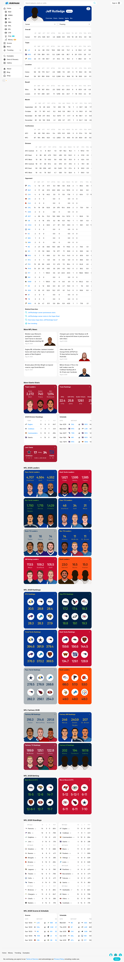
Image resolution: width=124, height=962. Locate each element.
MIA (29, 238)
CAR (51, 927)
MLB (9, 12)
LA (29, 50)
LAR (86, 429)
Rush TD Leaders (31, 531)
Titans (30, 882)
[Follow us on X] (120, 955)
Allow (117, 959)
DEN (29, 212)
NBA (9, 22)
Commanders (32, 433)
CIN (29, 199)
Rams (64, 894)
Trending (18, 953)
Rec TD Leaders (65, 531)
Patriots (31, 828)
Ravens (30, 853)
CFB (9, 33)
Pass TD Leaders (66, 500)
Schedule (63, 417)
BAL (72, 936)
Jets (29, 841)
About (9, 69)
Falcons (65, 878)
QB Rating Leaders (32, 559)
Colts (30, 878)
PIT (29, 273)
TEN (72, 433)
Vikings (65, 858)
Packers (65, 853)
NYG (29, 54)
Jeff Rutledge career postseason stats (41, 312)
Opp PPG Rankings (66, 594)
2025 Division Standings (34, 417)
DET (29, 216)
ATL (29, 186)
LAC (38, 923)
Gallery (9, 63)
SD (29, 286)
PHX (29, 268)
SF (29, 295)
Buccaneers (66, 874)
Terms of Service (32, 959)
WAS (29, 59)
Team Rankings (65, 387)
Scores (9, 43)
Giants (69, 11)
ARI (72, 437)
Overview (49, 18)
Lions (64, 862)
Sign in (114, 3)
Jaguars (31, 869)
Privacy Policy (59, 959)
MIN (29, 242)
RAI (29, 277)
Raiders (30, 903)
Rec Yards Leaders (32, 500)
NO (29, 251)
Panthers (65, 869)
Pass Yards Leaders (32, 472)
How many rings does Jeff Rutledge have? (43, 320)
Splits (67, 18)
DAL (29, 207)
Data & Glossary (12, 59)
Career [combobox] (27, 24)
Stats (55, 18)
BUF (29, 190)
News (9, 47)
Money (10, 40)
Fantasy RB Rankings (32, 714)
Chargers (31, 894)
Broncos (31, 890)
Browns (30, 862)
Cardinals (65, 903)
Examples (10, 56)
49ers (64, 898)
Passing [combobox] (62, 24)
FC (9, 19)
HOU (29, 225)
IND (29, 229)
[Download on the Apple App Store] (110, 955)
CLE (29, 203)
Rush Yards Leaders (67, 472)
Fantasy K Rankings (67, 745)
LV (51, 936)
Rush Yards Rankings (67, 632)
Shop (8, 76)
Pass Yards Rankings (32, 670)
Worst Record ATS (66, 780)
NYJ (29, 260)
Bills (29, 833)
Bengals (31, 858)
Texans (30, 874)
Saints (64, 882)
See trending (32, 323)
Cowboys (31, 429)
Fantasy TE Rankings (32, 745)
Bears (64, 849)
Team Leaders (30, 387)
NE (29, 247)
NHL (9, 26)
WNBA (10, 15)
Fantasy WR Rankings (67, 714)
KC (29, 234)
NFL (9, 29)
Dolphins (31, 837)
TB (29, 299)
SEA (29, 290)
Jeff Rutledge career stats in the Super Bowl (43, 316)
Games (61, 18)
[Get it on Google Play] (115, 955)
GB (29, 221)
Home (4, 953)
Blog (8, 72)
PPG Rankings (30, 594)
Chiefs (30, 898)
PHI (29, 264)
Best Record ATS (31, 780)
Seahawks (66, 890)
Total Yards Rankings (33, 632)
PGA (9, 36)
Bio (71, 18)
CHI (29, 194)
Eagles (30, 424)
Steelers (31, 849)
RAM (29, 282)
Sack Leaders (65, 559)
